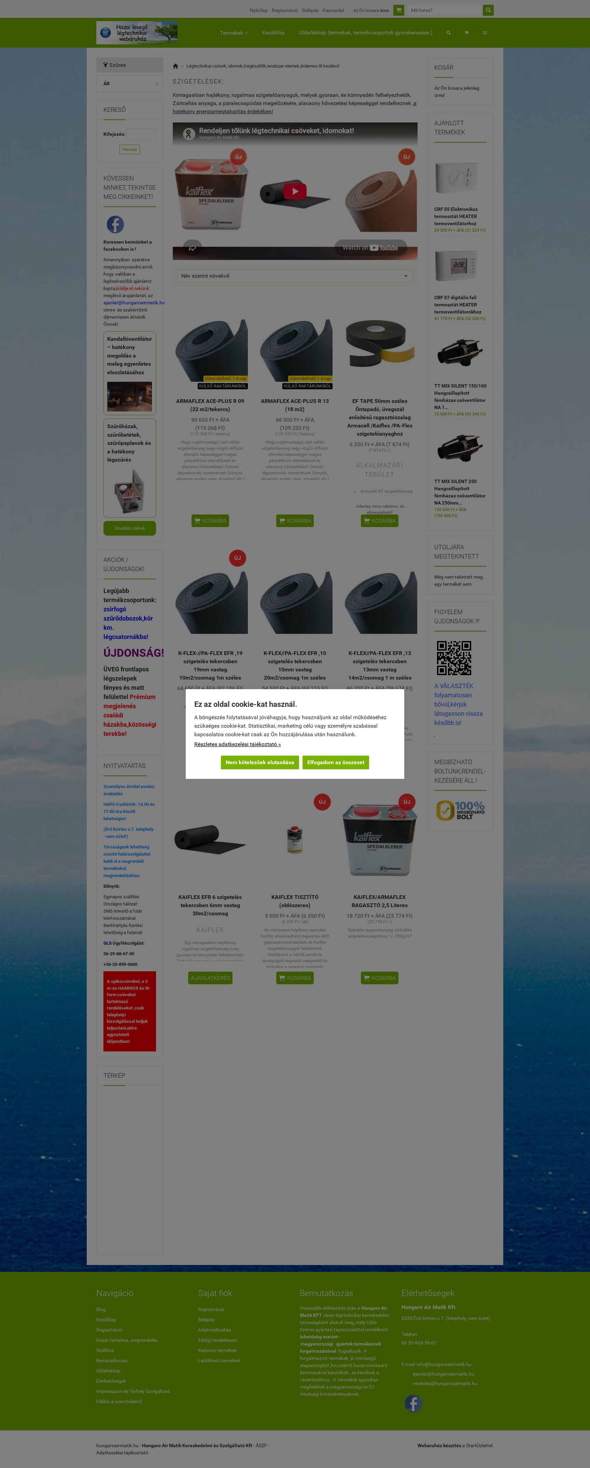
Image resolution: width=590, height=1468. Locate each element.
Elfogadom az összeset (335, 762)
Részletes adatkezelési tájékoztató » (237, 744)
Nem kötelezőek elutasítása (260, 762)
